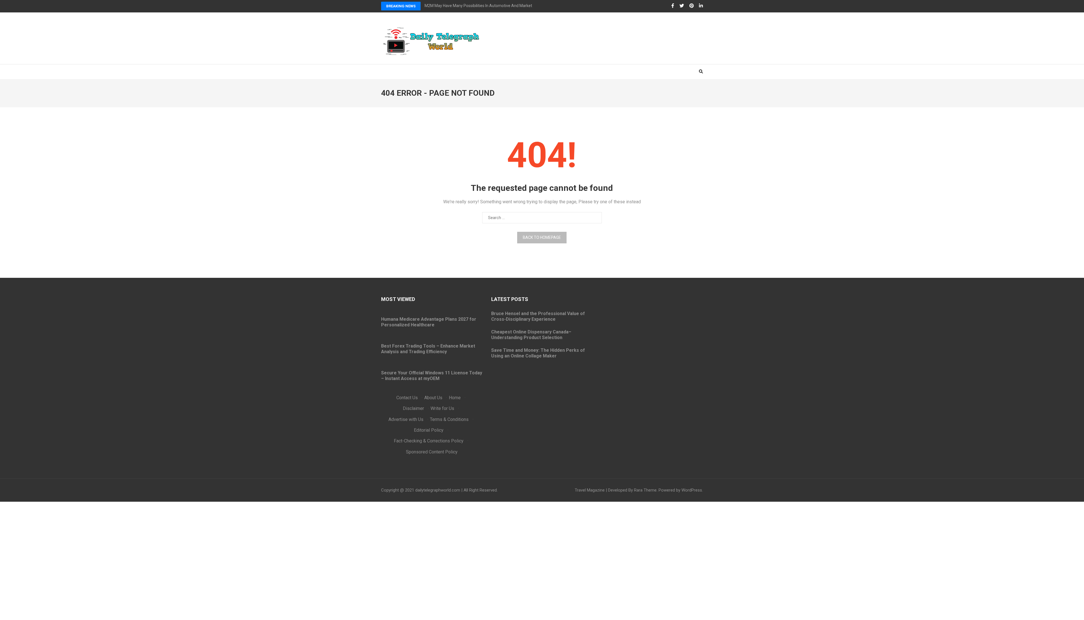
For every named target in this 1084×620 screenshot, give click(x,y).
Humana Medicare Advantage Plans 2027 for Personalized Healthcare (428, 322)
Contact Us (407, 397)
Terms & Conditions (449, 419)
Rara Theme (645, 490)
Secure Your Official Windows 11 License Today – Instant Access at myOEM (431, 375)
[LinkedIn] (701, 6)
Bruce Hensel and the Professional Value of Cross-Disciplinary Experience (538, 316)
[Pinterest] (691, 6)
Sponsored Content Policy (432, 452)
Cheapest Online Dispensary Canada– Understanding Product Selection (531, 334)
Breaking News (401, 6)
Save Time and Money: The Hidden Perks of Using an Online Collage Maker (538, 353)
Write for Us (442, 408)
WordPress (691, 490)
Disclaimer (413, 408)
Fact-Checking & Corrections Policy (429, 441)
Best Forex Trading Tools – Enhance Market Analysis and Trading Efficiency (428, 348)
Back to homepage (542, 237)
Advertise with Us (405, 419)
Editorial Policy (428, 430)
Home (455, 397)
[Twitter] (681, 6)
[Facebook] (672, 6)
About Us (433, 397)
